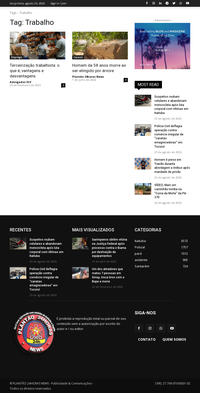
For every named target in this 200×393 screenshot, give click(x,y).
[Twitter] (174, 3)
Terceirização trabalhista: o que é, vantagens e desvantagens (35, 70)
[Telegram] (167, 3)
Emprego (16, 57)
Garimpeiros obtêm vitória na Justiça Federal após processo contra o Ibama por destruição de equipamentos (109, 248)
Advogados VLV (20, 82)
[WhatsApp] (180, 3)
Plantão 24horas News (88, 76)
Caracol (78, 57)
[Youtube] (187, 3)
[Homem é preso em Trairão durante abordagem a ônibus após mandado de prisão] (143, 163)
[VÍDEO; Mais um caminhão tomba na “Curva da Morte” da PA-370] (143, 189)
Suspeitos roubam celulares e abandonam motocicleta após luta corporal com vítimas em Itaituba (171, 105)
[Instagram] (153, 3)
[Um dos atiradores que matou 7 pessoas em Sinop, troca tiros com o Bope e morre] (80, 273)
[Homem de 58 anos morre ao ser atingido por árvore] (100, 45)
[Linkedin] (160, 3)
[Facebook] (147, 3)
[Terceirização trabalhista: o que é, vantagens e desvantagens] (37, 45)
